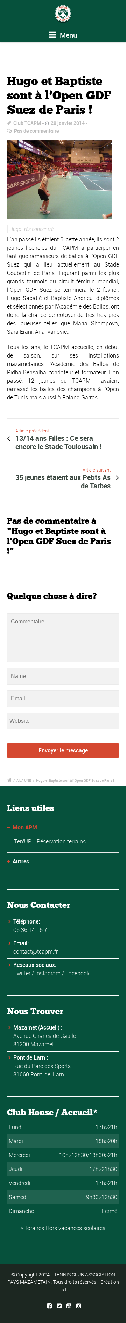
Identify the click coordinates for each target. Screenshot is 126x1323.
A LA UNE (23, 780)
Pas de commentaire (36, 130)
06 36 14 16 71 (31, 930)
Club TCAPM (27, 123)
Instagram (48, 973)
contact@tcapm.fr (35, 951)
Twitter (21, 973)
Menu (67, 35)
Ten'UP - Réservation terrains (50, 841)
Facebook (77, 973)
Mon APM (25, 827)
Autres (21, 861)
